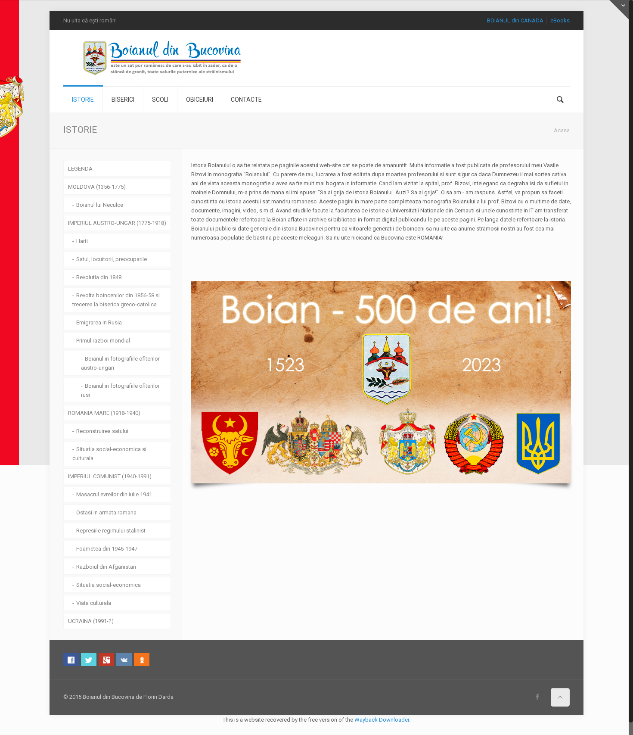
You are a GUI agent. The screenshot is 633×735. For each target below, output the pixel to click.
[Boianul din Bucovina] (162, 58)
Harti (82, 241)
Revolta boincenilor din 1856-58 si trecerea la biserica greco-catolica (116, 300)
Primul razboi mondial (103, 340)
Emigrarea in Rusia (99, 322)
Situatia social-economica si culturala (109, 453)
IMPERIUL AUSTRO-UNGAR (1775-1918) (117, 223)
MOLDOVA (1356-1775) (97, 187)
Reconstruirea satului (102, 431)
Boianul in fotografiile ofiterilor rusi (120, 390)
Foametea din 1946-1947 (106, 548)
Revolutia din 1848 (98, 277)
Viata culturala (93, 603)
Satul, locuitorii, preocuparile (111, 259)
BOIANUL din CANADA (515, 20)
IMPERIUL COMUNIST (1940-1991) (110, 476)
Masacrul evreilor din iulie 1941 (114, 494)
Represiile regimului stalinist (111, 530)
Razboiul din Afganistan (106, 567)
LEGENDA (80, 168)
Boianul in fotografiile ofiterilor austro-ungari (120, 363)
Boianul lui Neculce (99, 205)
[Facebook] (537, 697)
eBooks (560, 20)
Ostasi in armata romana (106, 512)
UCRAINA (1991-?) (91, 621)
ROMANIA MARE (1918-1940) (104, 413)
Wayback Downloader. (382, 719)
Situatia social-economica (108, 585)
